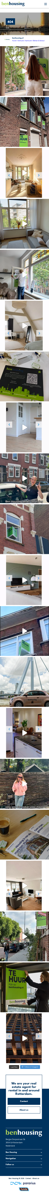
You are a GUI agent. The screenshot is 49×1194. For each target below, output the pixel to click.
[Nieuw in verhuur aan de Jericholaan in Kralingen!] (24, 733)
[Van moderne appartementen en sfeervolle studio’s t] (24, 631)
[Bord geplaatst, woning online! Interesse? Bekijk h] (24, 987)
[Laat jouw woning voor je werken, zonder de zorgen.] (24, 529)
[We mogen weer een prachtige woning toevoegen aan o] (24, 173)
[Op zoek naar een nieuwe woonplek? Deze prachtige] (24, 275)
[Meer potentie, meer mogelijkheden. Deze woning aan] (24, 784)
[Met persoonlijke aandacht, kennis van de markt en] (24, 376)
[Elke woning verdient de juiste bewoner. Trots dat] (24, 885)
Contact (24, 1101)
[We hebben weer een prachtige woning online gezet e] (24, 325)
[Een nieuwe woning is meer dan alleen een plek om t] (24, 682)
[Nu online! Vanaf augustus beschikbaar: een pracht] (24, 1038)
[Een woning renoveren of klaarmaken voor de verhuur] (24, 478)
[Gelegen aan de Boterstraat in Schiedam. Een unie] (24, 122)
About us (23, 1110)
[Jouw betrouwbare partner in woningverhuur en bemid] (24, 835)
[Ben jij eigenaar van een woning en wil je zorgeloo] (24, 936)
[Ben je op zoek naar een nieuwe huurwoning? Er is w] (24, 580)
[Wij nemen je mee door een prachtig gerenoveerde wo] (24, 224)
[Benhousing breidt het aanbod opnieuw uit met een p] (24, 71)
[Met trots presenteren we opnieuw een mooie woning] (24, 427)
